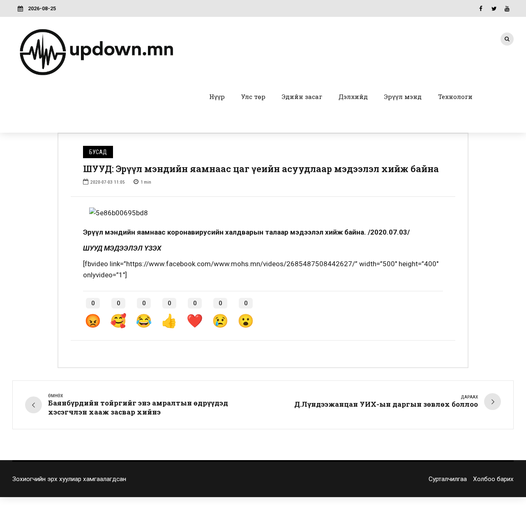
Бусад (98, 152)
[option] (263, 213)
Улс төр (253, 96)
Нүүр (217, 96)
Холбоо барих (493, 479)
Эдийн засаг (302, 96)
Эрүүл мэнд (403, 96)
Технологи (455, 96)
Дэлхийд (353, 96)
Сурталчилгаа (448, 479)
